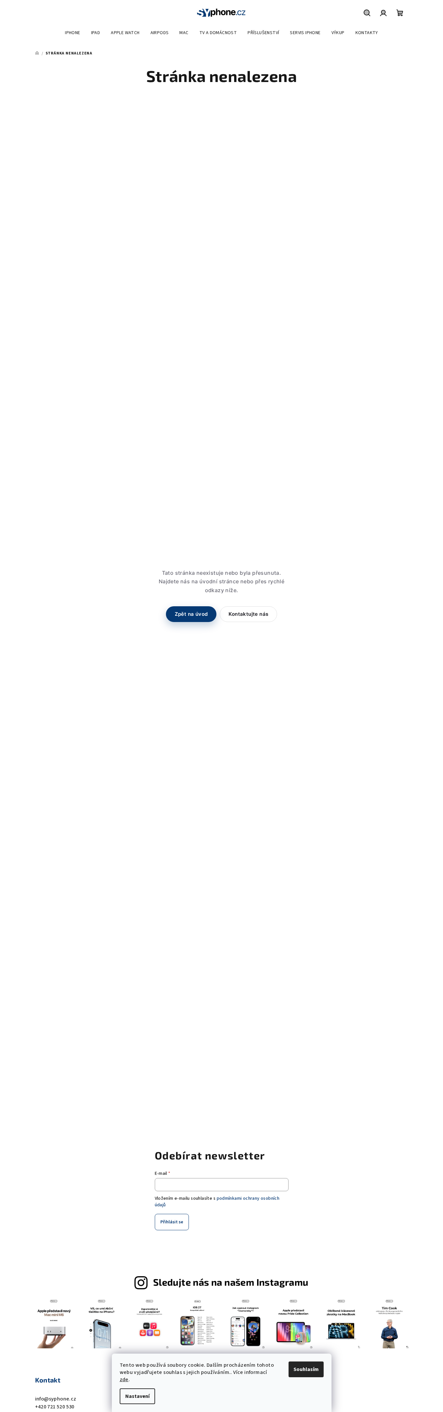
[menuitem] (72, 32)
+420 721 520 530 (54, 1406)
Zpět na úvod (191, 614)
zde (124, 1379)
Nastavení (137, 1396)
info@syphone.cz (55, 1398)
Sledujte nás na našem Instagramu (231, 1282)
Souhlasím (306, 1369)
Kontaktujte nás (248, 614)
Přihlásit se (171, 1222)
